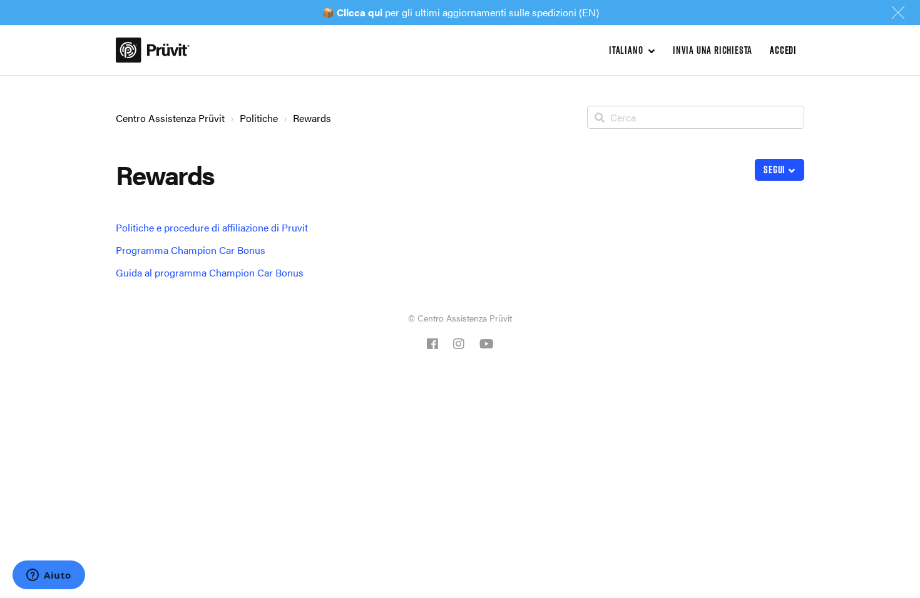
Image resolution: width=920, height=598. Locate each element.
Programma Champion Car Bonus (190, 250)
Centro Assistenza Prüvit (170, 118)
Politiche (259, 118)
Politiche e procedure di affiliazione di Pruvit (212, 227)
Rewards (312, 118)
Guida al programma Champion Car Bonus (210, 272)
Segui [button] (774, 169)
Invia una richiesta (712, 50)
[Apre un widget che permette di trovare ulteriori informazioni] (49, 576)
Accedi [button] (783, 50)
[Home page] (153, 50)
